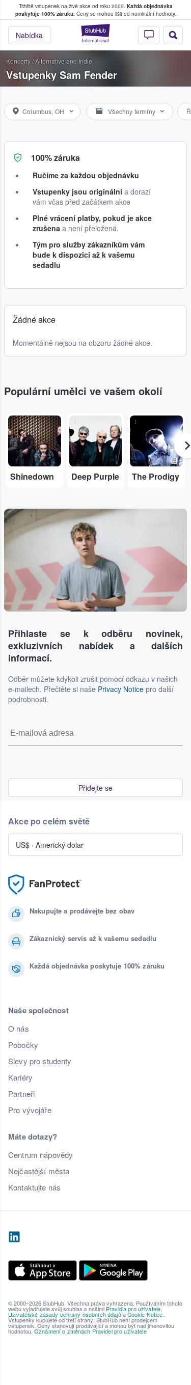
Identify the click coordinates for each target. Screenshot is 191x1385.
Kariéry (20, 1077)
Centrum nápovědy (40, 1155)
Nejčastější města (38, 1171)
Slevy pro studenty (40, 1061)
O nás (18, 1028)
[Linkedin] (14, 1237)
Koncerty (18, 61)
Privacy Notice (121, 689)
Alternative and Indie (63, 61)
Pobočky (23, 1045)
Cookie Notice (145, 1314)
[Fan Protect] (44, 884)
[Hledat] (173, 35)
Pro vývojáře (29, 1110)
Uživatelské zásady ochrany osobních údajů (64, 1314)
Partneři (21, 1094)
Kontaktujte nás (34, 1187)
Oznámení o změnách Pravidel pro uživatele (90, 1331)
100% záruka (55, 157)
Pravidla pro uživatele (133, 1309)
